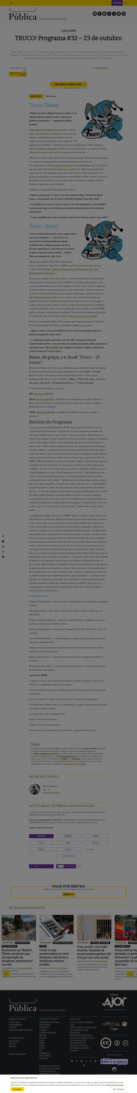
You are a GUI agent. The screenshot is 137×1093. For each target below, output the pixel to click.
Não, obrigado (118, 1089)
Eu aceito (17, 1089)
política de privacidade (115, 1085)
